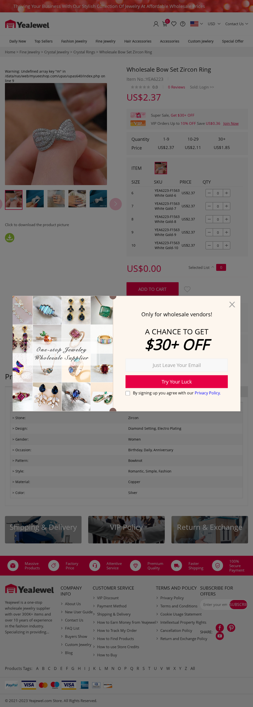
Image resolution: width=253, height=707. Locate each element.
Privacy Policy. (208, 393)
